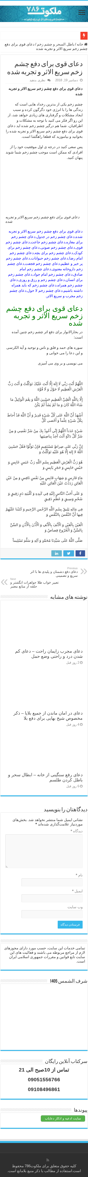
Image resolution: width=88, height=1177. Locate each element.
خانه (80, 44)
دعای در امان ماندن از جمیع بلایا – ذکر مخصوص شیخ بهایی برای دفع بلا (48, 716)
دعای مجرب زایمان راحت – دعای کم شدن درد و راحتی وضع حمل (49, 654)
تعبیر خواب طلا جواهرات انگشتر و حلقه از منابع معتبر (34, 582)
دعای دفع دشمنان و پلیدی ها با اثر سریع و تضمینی (54, 572)
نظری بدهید (37, 80)
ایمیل (77, 891)
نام (79, 875)
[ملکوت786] (44, 13)
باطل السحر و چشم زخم (55, 44)
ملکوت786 (33, 1166)
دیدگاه (77, 831)
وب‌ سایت (75, 907)
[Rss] (48, 1160)
